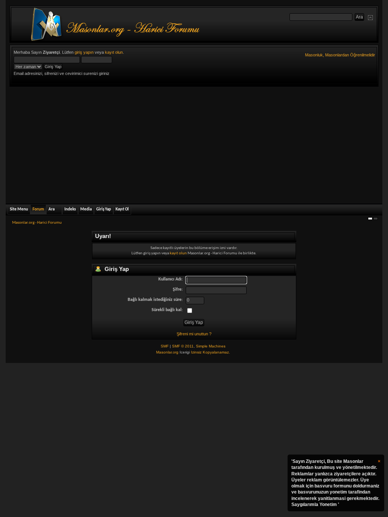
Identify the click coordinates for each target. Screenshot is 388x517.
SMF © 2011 (183, 346)
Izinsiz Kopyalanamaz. (210, 352)
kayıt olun (114, 52)
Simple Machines (210, 346)
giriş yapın (84, 52)
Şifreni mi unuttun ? (194, 334)
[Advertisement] (193, 143)
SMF (165, 346)
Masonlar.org (167, 352)
